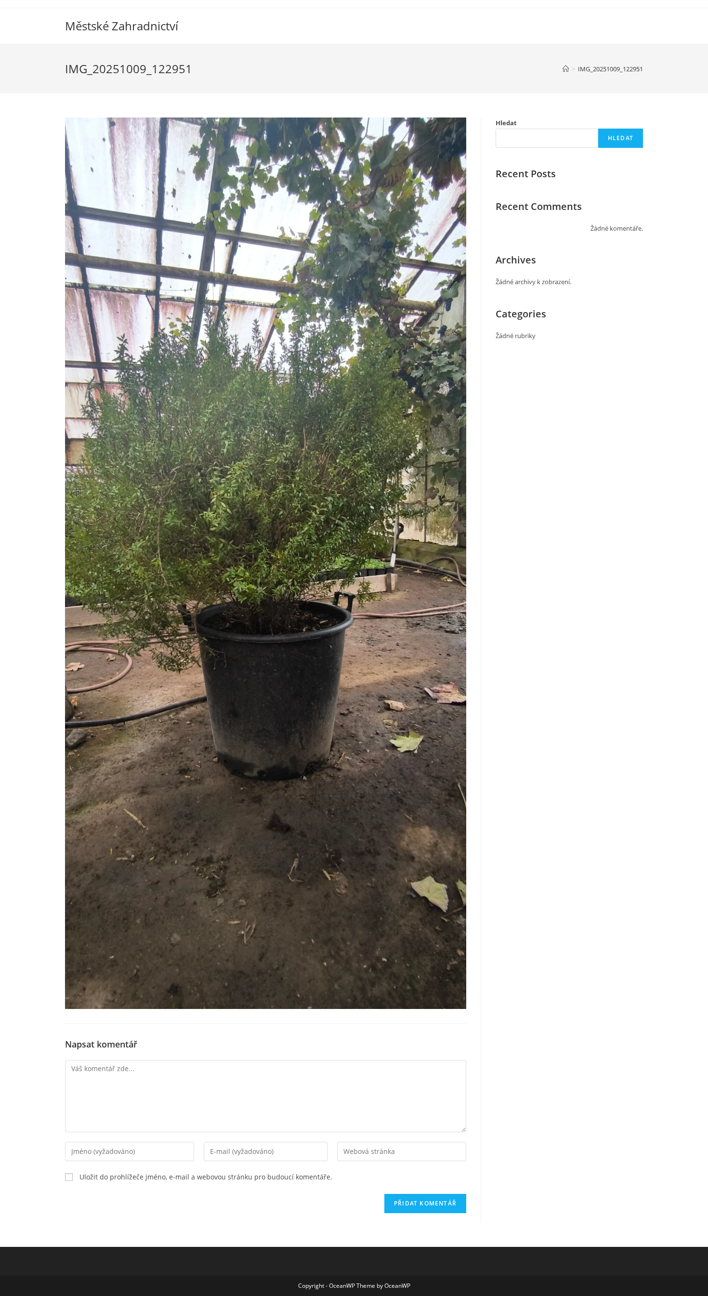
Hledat (506, 122)
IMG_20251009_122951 (610, 69)
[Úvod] (566, 69)
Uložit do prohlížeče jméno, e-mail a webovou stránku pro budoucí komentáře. (205, 1176)
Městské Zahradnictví (121, 26)
